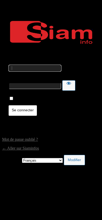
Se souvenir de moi (31, 98)
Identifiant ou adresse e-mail (32, 62)
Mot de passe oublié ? (20, 139)
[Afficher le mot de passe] (68, 85)
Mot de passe (19, 78)
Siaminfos (51, 32)
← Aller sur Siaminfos (20, 148)
